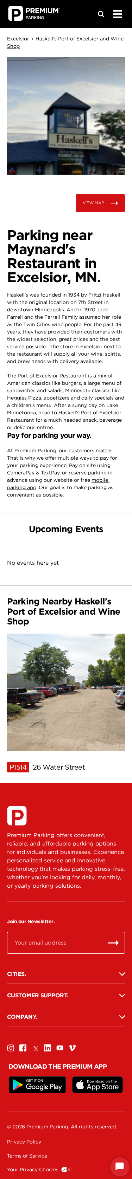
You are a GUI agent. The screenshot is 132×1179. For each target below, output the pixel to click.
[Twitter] (35, 1047)
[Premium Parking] (17, 815)
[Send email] (113, 943)
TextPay (50, 472)
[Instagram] (10, 1047)
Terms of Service (27, 1156)
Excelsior (18, 38)
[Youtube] (59, 1047)
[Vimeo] (72, 1047)
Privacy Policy (24, 1142)
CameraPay (20, 472)
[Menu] (117, 14)
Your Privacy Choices (32, 1169)
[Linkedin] (47, 1047)
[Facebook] (22, 1047)
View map (93, 202)
